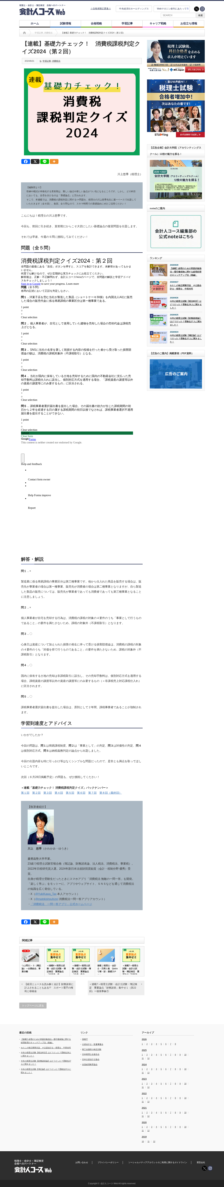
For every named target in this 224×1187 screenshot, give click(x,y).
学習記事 (127, 23)
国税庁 (85, 1039)
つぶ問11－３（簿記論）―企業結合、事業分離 (31, 968)
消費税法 (56, 61)
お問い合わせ (81, 1162)
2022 (144, 1093)
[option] (176, 56)
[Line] (44, 161)
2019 (144, 1137)
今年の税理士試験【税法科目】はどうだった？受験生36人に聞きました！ (186, 304)
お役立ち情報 (188, 23)
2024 (144, 1064)
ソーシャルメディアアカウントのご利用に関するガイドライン (157, 1162)
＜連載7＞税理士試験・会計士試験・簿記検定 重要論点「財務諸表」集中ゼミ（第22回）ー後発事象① (113, 987)
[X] (35, 161)
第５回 (70, 792)
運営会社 (201, 1162)
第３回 (47, 792)
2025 (144, 1050)
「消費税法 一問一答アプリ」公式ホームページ (61, 904)
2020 (144, 1122)
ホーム (35, 23)
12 (148, 1058)
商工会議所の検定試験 (91, 1049)
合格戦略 (96, 23)
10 (185, 1055)
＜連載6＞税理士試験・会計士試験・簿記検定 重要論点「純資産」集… (56, 970)
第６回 (81, 792)
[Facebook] (25, 161)
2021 (144, 1108)
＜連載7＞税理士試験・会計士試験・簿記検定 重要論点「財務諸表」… (130, 971)
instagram (202, 8)
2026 (144, 1039)
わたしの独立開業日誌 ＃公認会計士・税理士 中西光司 (185, 287)
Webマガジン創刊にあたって (172, 8)
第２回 (36, 792)
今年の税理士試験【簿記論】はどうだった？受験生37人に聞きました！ (186, 338)
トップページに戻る (33, 1005)
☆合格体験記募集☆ (100, 8)
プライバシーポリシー (108, 1162)
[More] (54, 161)
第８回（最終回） (110, 792)
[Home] (24, 32)
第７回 (92, 792)
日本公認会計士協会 (90, 1059)
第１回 (25, 792)
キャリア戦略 (158, 23)
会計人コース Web (109, 1183)
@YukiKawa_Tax (46, 893)
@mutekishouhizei (46, 899)
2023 (144, 1079)
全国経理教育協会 (89, 1064)
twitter (196, 8)
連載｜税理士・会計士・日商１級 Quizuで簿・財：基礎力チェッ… (107, 970)
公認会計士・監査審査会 (92, 1044)
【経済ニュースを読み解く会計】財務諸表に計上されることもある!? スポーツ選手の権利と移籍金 (49, 987)
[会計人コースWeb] (42, 13)
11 (143, 1058)
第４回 (59, 792)
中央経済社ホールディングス (134, 8)
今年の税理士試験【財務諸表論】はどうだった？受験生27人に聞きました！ (186, 321)
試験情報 (65, 23)
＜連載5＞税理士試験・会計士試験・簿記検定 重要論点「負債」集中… (81, 970)
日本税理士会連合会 (90, 1054)
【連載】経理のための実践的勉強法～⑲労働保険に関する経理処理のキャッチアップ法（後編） (185, 271)
